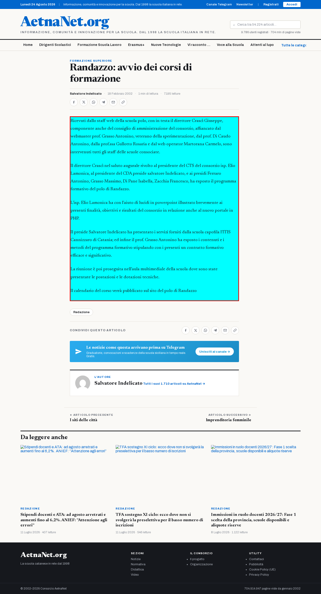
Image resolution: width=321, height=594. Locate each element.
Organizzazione (201, 564)
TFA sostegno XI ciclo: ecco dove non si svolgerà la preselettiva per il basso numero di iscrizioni (159, 520)
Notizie (136, 559)
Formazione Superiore (91, 60)
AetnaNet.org (64, 23)
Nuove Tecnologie (166, 45)
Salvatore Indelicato (86, 93)
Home (28, 45)
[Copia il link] (123, 102)
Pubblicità (256, 564)
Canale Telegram (219, 4)
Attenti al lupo (262, 45)
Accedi (291, 4)
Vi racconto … (199, 45)
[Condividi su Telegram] (103, 102)
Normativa (138, 564)
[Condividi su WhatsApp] (94, 102)
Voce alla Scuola (230, 45)
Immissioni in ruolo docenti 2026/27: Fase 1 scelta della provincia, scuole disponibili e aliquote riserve (253, 520)
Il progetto (197, 559)
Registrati (270, 4)
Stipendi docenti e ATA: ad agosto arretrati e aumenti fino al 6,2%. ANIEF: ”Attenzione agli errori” (63, 520)
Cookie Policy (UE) (262, 569)
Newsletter (244, 4)
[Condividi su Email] (113, 102)
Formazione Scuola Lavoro (99, 45)
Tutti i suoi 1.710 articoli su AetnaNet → (174, 383)
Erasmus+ (136, 45)
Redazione (81, 312)
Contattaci (256, 559)
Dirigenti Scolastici (55, 45)
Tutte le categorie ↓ (297, 45)
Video (135, 574)
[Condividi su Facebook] (74, 102)
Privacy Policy (259, 574)
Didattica (137, 569)
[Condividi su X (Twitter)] (84, 102)
